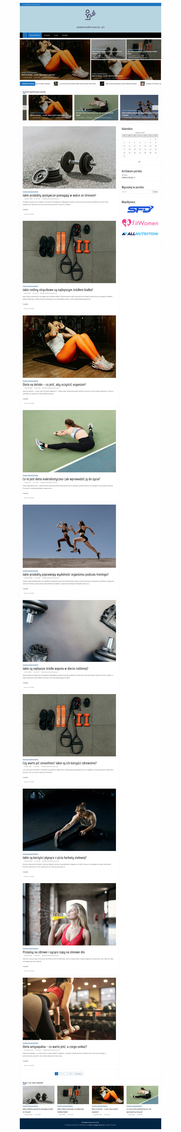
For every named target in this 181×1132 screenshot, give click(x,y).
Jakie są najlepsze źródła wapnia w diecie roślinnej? (55, 668)
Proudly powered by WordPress (76, 1125)
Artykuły (47, 35)
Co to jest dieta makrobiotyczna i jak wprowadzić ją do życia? (46, 74)
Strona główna (35, 35)
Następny (78, 1074)
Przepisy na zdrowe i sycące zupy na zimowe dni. (54, 952)
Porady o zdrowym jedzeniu (33, 72)
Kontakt (65, 35)
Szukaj (155, 192)
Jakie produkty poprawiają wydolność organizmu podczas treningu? (66, 574)
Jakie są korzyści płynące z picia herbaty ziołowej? (55, 857)
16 (71, 1074)
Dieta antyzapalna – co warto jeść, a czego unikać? (58, 84)
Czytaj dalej (25, 209)
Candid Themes (110, 1125)
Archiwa (124, 175)
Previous (26, 107)
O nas (56, 35)
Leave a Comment (29, 214)
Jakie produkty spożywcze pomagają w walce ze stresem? (107, 52)
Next (155, 107)
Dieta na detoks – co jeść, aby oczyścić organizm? (107, 76)
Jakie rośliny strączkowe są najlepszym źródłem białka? (142, 52)
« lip (139, 161)
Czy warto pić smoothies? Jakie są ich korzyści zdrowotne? (60, 763)
